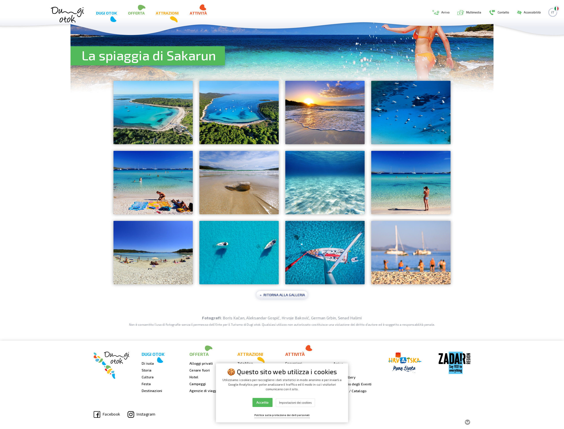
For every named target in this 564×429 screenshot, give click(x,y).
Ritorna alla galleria (284, 295)
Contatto (503, 12)
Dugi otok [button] (106, 13)
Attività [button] (198, 13)
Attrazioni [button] (167, 13)
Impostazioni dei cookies (295, 402)
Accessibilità (532, 12)
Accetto (262, 402)
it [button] (552, 12)
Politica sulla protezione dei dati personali (282, 414)
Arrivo (445, 12)
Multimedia (473, 12)
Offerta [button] (136, 13)
